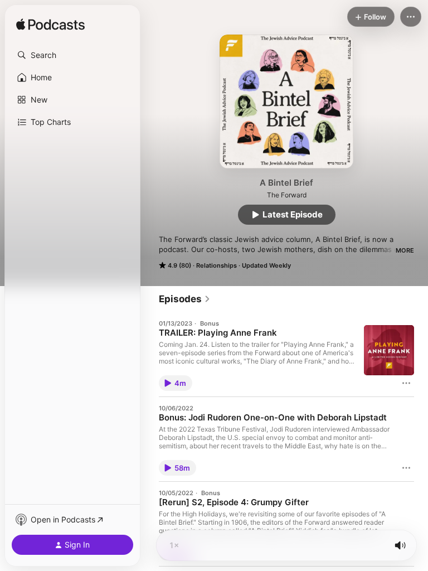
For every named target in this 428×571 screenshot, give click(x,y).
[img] (50, 25)
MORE (405, 250)
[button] (72, 55)
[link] (185, 299)
